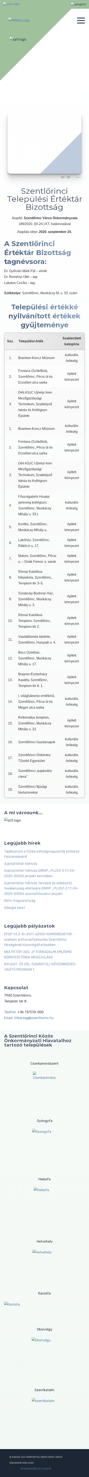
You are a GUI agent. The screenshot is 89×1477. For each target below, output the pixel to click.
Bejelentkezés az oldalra (35, 1468)
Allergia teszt (14, 908)
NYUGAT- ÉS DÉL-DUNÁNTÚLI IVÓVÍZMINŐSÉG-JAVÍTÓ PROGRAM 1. (40, 967)
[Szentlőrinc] (19, 20)
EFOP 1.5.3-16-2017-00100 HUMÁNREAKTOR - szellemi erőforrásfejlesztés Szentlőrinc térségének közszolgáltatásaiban (39, 939)
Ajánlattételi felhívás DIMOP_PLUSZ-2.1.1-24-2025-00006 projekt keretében (40, 873)
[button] (81, 20)
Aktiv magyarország (19, 901)
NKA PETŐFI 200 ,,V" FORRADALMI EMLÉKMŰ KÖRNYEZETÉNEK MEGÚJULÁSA (38, 954)
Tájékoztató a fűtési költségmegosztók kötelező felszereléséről (41, 854)
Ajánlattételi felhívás (20, 864)
